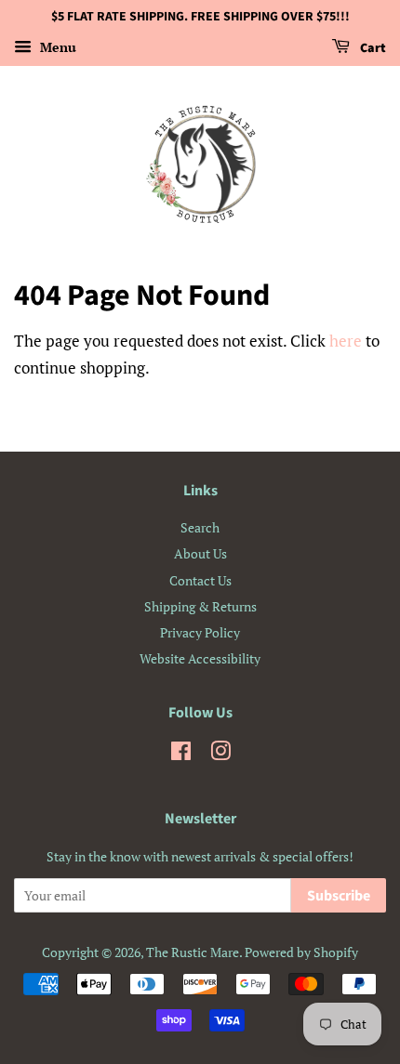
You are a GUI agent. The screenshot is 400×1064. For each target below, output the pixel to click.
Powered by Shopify (301, 952)
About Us (200, 553)
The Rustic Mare (192, 952)
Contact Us (200, 580)
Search (200, 527)
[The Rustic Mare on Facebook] (181, 754)
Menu (56, 47)
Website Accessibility (200, 658)
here (345, 340)
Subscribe (338, 896)
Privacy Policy (200, 632)
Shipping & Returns (200, 606)
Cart (371, 48)
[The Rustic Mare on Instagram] (220, 754)
